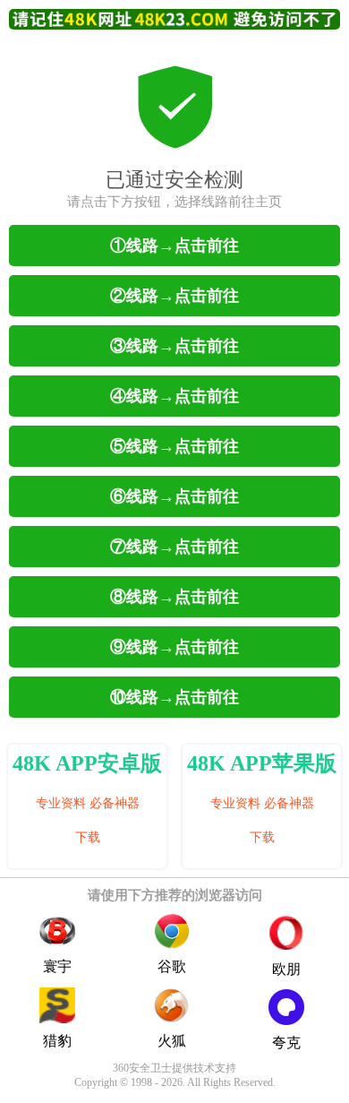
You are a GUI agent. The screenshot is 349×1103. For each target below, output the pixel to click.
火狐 (171, 1040)
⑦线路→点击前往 (174, 547)
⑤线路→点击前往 (174, 446)
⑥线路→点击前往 (174, 496)
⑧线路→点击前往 (174, 597)
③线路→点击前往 (174, 346)
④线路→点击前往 (174, 396)
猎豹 (57, 1040)
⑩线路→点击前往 (174, 697)
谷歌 (171, 966)
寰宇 (57, 966)
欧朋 (286, 969)
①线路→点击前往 (174, 245)
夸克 (286, 1042)
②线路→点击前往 (174, 296)
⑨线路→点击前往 (174, 647)
